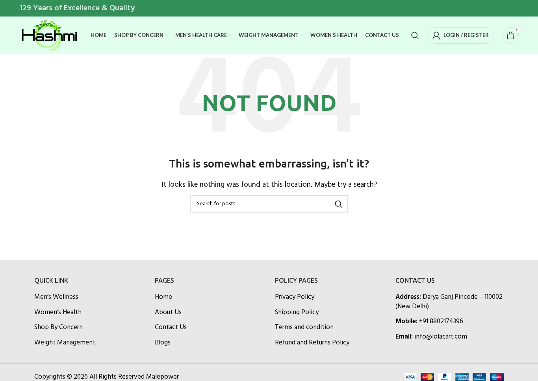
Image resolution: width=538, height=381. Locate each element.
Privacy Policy (294, 297)
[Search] (415, 35)
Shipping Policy (297, 312)
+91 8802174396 (441, 321)
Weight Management (64, 343)
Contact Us (171, 327)
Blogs (163, 343)
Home (163, 297)
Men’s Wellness (56, 297)
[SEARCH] (339, 204)
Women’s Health (58, 312)
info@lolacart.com (440, 336)
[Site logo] (48, 35)
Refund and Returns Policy (312, 343)
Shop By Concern (58, 327)
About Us (168, 312)
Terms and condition (304, 327)
